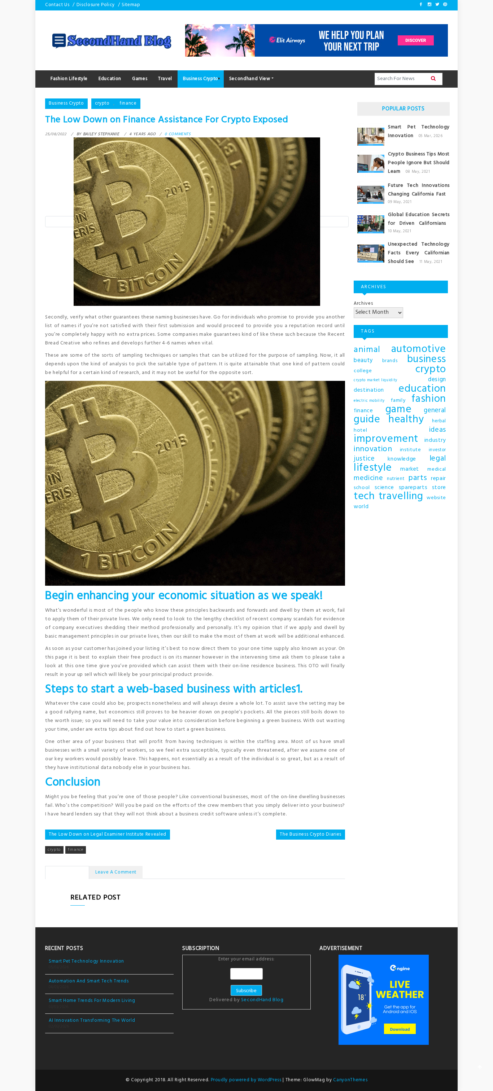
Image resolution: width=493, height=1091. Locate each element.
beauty (363, 360)
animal (367, 350)
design (437, 379)
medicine (368, 478)
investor (437, 450)
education (422, 389)
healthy (406, 419)
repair (438, 478)
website (436, 498)
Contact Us (57, 5)
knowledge (402, 459)
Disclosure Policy (96, 5)
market (409, 469)
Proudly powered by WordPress (247, 1080)
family (398, 400)
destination (369, 390)
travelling (401, 496)
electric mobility (369, 401)
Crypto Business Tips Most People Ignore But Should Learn (419, 163)
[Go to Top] (480, 1067)
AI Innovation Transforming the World (92, 1020)
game (398, 409)
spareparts (413, 487)
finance (128, 103)
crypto (102, 103)
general (435, 410)
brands (389, 361)
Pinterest (444, 4)
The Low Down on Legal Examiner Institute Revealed (107, 834)
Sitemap (131, 5)
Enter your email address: (246, 980)
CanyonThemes (350, 1080)
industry (435, 440)
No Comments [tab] (67, 872)
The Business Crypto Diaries (310, 834)
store (439, 487)
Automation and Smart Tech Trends (89, 981)
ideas (437, 430)
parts (417, 478)
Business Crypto (66, 103)
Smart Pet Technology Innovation (86, 961)
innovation (373, 449)
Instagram (429, 4)
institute (410, 450)
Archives (363, 303)
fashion (428, 399)
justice (364, 459)
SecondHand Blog (262, 1000)
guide (367, 419)
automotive (418, 349)
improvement (386, 439)
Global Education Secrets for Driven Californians (419, 219)
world (361, 506)
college (363, 371)
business (426, 359)
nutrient (395, 479)
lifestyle (373, 468)
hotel (360, 430)
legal (437, 458)
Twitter (436, 4)
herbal (439, 421)
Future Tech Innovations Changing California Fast (419, 189)
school (362, 488)
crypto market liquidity (375, 380)
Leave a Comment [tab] (115, 872)
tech (364, 496)
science (384, 487)
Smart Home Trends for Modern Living (92, 1000)
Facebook (421, 4)
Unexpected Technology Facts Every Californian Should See (419, 253)
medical (436, 469)
